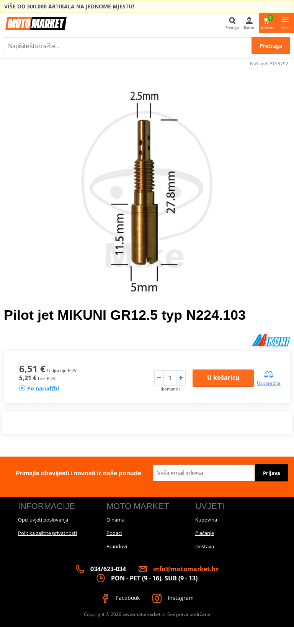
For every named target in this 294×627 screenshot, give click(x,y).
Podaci (114, 533)
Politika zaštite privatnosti (47, 533)
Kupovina (206, 519)
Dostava (204, 546)
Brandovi (116, 546)
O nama (115, 519)
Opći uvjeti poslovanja (43, 519)
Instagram (180, 597)
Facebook (127, 597)
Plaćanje (204, 533)
